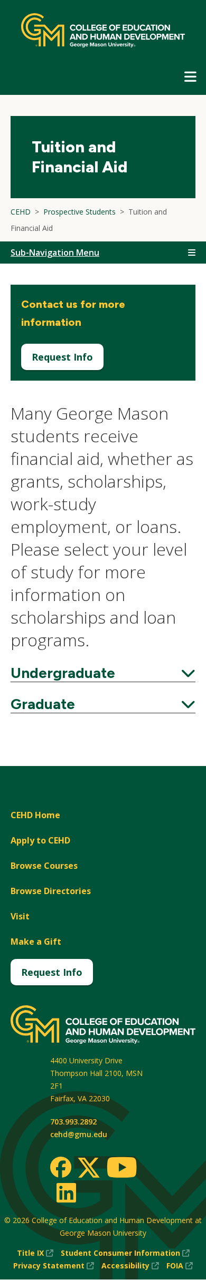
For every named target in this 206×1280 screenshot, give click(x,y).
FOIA (179, 1266)
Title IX (35, 1253)
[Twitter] (89, 1168)
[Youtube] (121, 1169)
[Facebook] (60, 1167)
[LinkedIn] (65, 1192)
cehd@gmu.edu (78, 1134)
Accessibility (130, 1266)
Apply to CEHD (40, 840)
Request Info (62, 357)
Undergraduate (103, 673)
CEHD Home (35, 815)
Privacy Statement (53, 1266)
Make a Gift (36, 941)
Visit (20, 916)
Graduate (103, 704)
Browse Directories (51, 891)
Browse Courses (44, 865)
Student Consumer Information (125, 1253)
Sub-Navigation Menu (55, 252)
